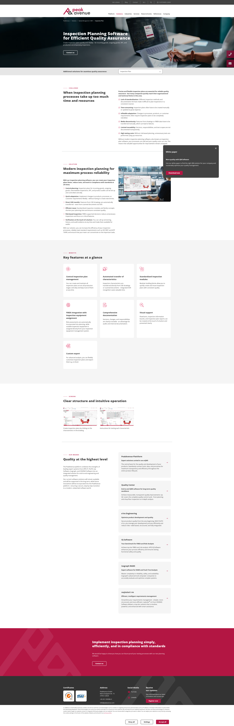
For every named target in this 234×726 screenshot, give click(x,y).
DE (144, 2)
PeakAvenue (66, 21)
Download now (174, 173)
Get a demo (116, 2)
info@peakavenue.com (107, 703)
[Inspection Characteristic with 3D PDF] (80, 416)
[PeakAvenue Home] (76, 11)
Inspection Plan (125, 71)
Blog (126, 2)
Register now (153, 701)
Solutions (74, 21)
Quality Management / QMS (86, 21)
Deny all (131, 722)
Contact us (99, 664)
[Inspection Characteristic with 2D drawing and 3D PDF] (117, 416)
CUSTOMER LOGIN (165, 2)
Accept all (162, 722)
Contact (135, 2)
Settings (147, 722)
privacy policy (108, 713)
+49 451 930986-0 (106, 699)
